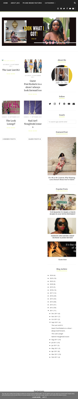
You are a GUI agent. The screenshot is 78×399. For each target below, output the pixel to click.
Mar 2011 (54, 354)
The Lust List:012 (11, 70)
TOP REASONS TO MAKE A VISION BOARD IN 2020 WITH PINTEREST (62, 213)
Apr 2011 (54, 351)
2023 (51, 278)
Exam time (62, 259)
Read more (11, 73)
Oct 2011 (54, 319)
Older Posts (34, 139)
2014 (51, 302)
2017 (51, 293)
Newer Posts (10, 139)
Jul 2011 (54, 342)
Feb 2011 (54, 357)
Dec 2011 (54, 313)
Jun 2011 (54, 345)
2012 (51, 308)
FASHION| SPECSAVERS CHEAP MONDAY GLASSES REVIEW (62, 237)
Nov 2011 (54, 316)
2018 (51, 290)
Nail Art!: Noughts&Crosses (33, 123)
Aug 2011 (54, 339)
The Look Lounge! (57, 334)
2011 (51, 310)
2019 (51, 287)
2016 (51, 296)
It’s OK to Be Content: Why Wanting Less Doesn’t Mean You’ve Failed (62, 179)
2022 (51, 281)
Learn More (36, 397)
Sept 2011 (54, 322)
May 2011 (54, 348)
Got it (44, 397)
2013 (51, 305)
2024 (51, 275)
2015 (51, 299)
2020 (51, 284)
